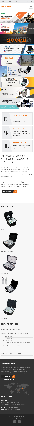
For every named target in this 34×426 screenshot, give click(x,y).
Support (9, 1)
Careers (15, 1)
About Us (4, 1)
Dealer (26, 1)
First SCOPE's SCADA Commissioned (12, 353)
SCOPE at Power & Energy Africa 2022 (12, 349)
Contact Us (20, 1)
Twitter (19, 421)
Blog (31, 1)
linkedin (14, 421)
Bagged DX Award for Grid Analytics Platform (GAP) (16, 333)
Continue (6, 376)
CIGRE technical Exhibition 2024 (10, 329)
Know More (7, 191)
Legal (20, 418)
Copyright (14, 418)
